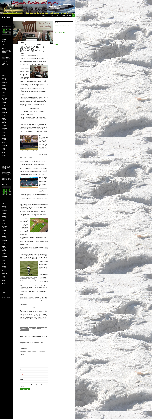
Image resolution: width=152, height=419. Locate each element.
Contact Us (63, 15)
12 (3, 30)
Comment (22, 354)
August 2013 (4, 146)
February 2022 (4, 86)
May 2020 (3, 106)
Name (21, 369)
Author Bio (57, 15)
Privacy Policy (68, 15)
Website (21, 379)
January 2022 (4, 88)
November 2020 (4, 98)
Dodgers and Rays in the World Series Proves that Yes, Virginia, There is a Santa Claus (33, 336)
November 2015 (4, 111)
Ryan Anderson (32, 55)
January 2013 (4, 156)
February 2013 (4, 155)
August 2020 (4, 102)
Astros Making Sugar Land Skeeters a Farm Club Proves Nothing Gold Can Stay (33, 342)
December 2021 (4, 89)
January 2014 (4, 139)
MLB (46, 327)
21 (6, 32)
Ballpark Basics (44, 15)
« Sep (3, 35)
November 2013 (4, 142)
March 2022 (4, 85)
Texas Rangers (30, 328)
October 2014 (4, 126)
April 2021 (3, 95)
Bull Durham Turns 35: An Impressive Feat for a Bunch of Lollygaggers (6, 51)
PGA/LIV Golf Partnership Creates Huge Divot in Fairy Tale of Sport (6, 55)
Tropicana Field (38, 328)
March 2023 (4, 78)
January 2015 (4, 122)
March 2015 (4, 119)
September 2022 (4, 82)
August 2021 (4, 91)
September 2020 (4, 101)
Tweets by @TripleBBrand (60, 32)
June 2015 (3, 115)
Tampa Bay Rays (23, 328)
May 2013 (3, 151)
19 (3, 32)
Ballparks (22, 42)
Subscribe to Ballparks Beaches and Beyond (63, 25)
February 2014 (4, 138)
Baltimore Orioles (24, 327)
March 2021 (4, 96)
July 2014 (3, 131)
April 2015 (3, 118)
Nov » (10, 35)
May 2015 (3, 116)
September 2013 (4, 145)
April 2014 (3, 135)
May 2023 (3, 75)
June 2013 (3, 149)
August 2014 (4, 129)
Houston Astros (32, 327)
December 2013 (4, 141)
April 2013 (3, 152)
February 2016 (4, 109)
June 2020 (3, 105)
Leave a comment (39, 55)
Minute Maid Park (40, 327)
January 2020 (4, 108)
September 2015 (4, 112)
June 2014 (3, 132)
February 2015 (4, 121)
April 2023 (3, 76)
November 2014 (4, 125)
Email (21, 374)
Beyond (56, 44)
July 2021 (3, 92)
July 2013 (3, 148)
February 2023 (4, 79)
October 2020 (4, 99)
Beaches (51, 15)
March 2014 (4, 136)
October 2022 (4, 81)
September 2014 (4, 128)
